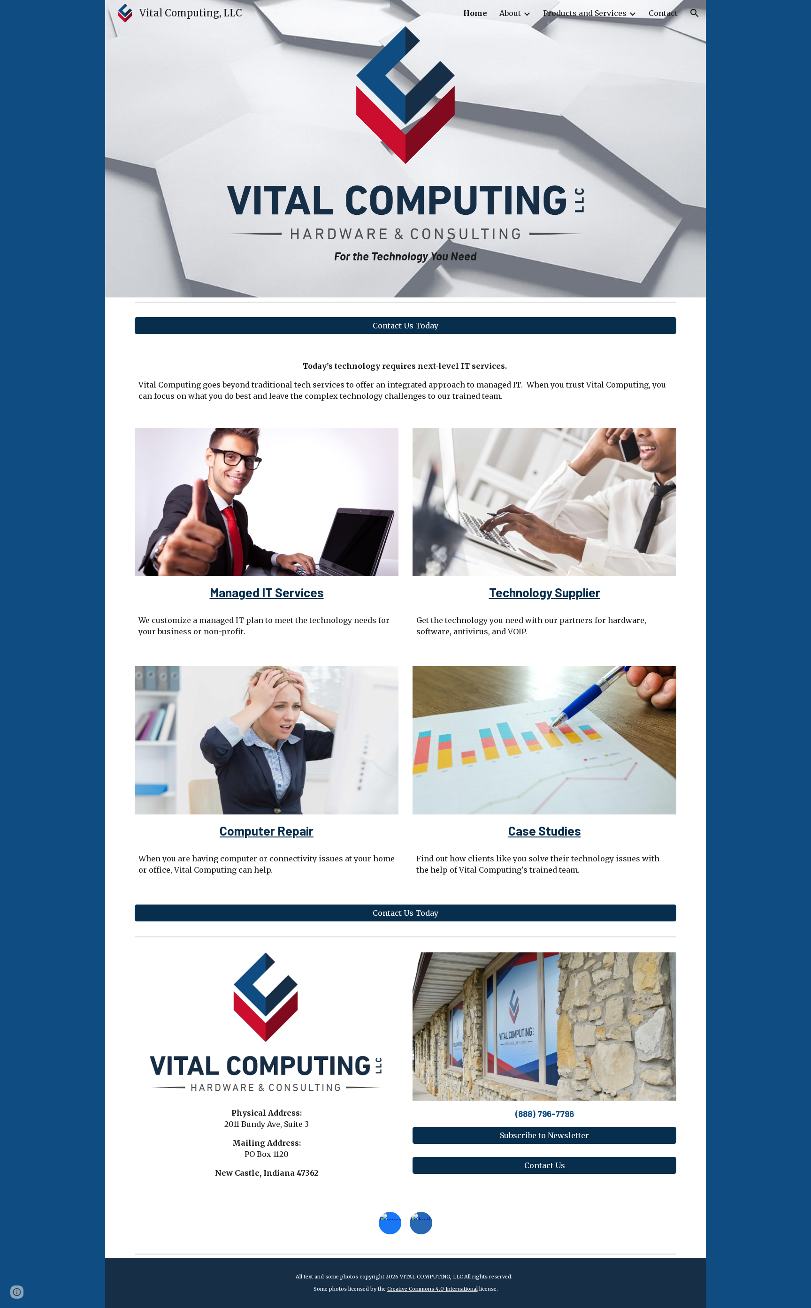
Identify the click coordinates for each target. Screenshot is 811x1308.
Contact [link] (663, 13)
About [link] (510, 13)
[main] (405, 255)
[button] (694, 13)
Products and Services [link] (585, 13)
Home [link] (475, 13)
